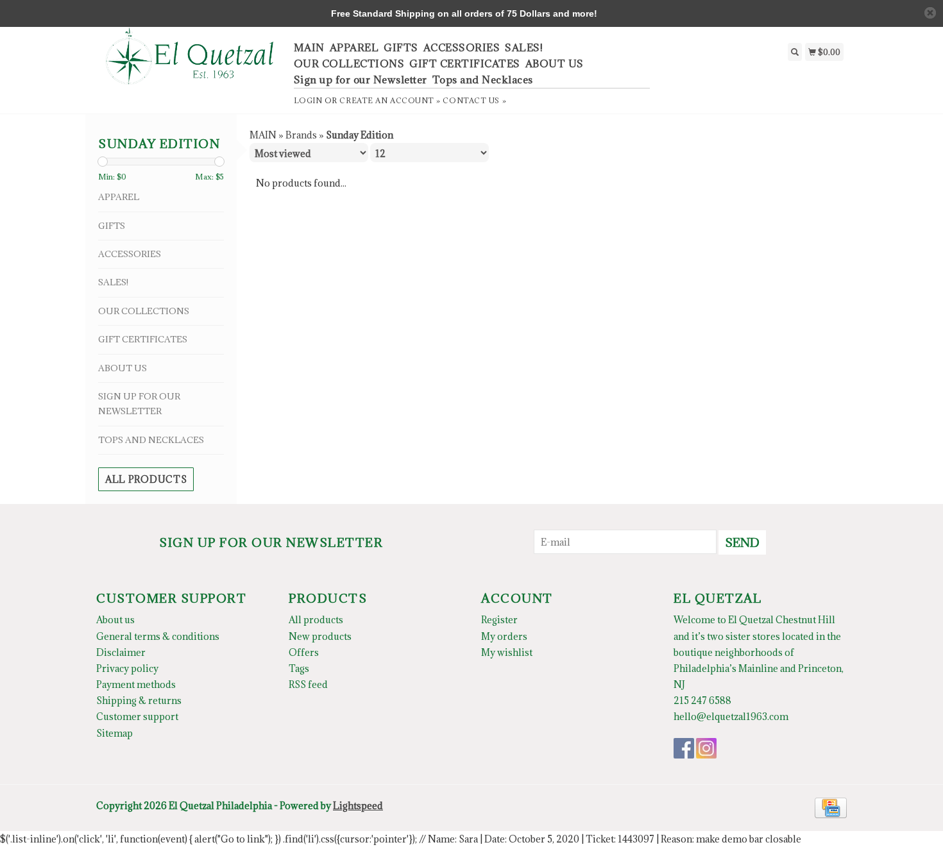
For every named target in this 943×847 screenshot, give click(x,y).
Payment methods (136, 684)
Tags (299, 668)
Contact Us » (474, 100)
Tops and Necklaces (482, 79)
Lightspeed (358, 806)
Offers (304, 652)
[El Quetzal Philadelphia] (190, 63)
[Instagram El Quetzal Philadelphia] (706, 748)
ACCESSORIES (461, 47)
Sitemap (114, 733)
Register (499, 620)
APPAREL (354, 47)
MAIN (309, 47)
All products (146, 479)
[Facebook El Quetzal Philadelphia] (684, 748)
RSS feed (308, 684)
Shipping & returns (139, 700)
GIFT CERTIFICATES (464, 63)
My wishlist (506, 652)
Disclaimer (121, 652)
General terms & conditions (157, 636)
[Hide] (930, 13)
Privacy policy (127, 668)
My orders (504, 636)
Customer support (137, 716)
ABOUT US (554, 63)
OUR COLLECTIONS (349, 63)
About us (115, 620)
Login (308, 100)
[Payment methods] (831, 806)
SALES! (524, 47)
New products (320, 636)
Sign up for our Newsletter (360, 79)
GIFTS (401, 47)
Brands (301, 135)
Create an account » (389, 100)
